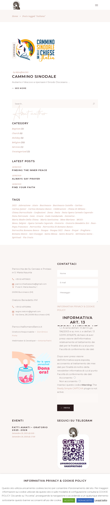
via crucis (28, 237)
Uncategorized (19, 151)
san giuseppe (36, 233)
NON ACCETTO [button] (85, 500)
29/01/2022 (14, 50)
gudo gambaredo (54, 216)
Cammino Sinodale (34, 76)
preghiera (85, 230)
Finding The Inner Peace (29, 170)
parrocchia (35, 226)
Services (16, 146)
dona (50, 212)
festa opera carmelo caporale (77, 212)
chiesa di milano (76, 208)
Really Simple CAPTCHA (70, 388)
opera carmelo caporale (40, 223)
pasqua (44, 230)
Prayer (75, 230)
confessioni (40, 212)
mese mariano (67, 219)
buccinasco (45, 205)
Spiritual (16, 237)
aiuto (35, 205)
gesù (32, 216)
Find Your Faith (23, 187)
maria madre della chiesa (25, 219)
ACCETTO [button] (68, 500)
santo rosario (66, 233)
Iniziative (69, 216)
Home (15, 16)
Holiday (16, 137)
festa (57, 212)
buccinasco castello (63, 205)
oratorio (59, 223)
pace (93, 223)
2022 (14, 205)
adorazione (24, 205)
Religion (16, 142)
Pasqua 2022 (56, 230)
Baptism (16, 128)
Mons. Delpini (19, 223)
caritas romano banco (40, 208)
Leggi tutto (101, 500)
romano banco (19, 233)
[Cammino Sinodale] (33, 50)
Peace (67, 230)
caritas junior (19, 208)
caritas (78, 205)
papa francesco (20, 226)
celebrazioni (59, 208)
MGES (80, 219)
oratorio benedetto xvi (77, 223)
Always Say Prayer (26, 178)
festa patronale (20, 216)
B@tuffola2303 (22, 72)
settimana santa (83, 233)
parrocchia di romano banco (58, 226)
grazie (40, 216)
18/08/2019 (16, 167)
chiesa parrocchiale (22, 212)
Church (15, 133)
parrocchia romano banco (25, 230)
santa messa (51, 233)
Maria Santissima (49, 219)
